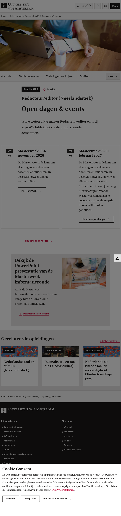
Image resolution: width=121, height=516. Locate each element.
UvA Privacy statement (63, 490)
